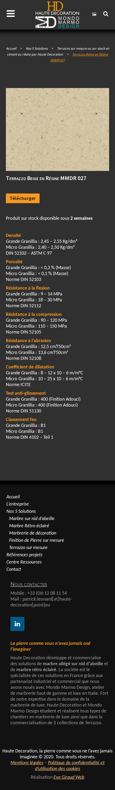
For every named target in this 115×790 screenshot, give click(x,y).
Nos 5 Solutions (21, 511)
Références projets (24, 555)
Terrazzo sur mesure (28, 547)
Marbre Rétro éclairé (29, 526)
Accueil (11, 48)
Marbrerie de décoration (32, 533)
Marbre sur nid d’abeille (32, 518)
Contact (13, 569)
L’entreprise (17, 504)
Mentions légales (26, 763)
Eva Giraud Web (68, 777)
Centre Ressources (24, 562)
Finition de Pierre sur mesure (36, 540)
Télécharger (23, 198)
